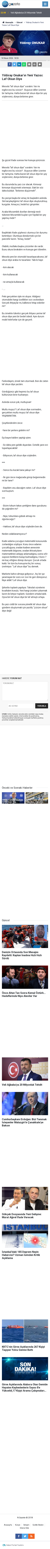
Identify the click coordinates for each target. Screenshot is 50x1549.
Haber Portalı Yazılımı (15, 1545)
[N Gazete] (11, 4)
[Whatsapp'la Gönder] (24, 64)
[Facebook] (10, 64)
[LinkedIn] (19, 64)
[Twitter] (14, 64)
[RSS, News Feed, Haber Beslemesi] (31, 1536)
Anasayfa (8, 1525)
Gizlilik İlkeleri (38, 1525)
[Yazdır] (34, 64)
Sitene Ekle (24, 1528)
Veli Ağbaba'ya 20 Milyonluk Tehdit (26, 12)
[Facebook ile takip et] (18, 1536)
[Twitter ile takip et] (25, 1536)
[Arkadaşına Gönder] (29, 64)
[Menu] (45, 4)
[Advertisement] (25, 130)
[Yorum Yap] (40, 64)
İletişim (26, 1525)
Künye (17, 1525)
